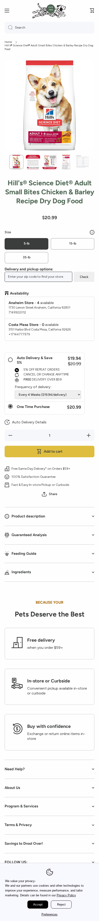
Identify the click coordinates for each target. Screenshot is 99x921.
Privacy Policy (66, 895)
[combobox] (49, 27)
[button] (26, 422)
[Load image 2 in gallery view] (33, 162)
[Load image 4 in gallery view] (66, 162)
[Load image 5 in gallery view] (83, 161)
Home (8, 42)
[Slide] (92, 232)
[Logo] (48, 10)
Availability (19, 293)
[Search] (9, 27)
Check (84, 277)
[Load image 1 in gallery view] (16, 162)
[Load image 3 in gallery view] (49, 162)
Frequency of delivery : (33, 387)
